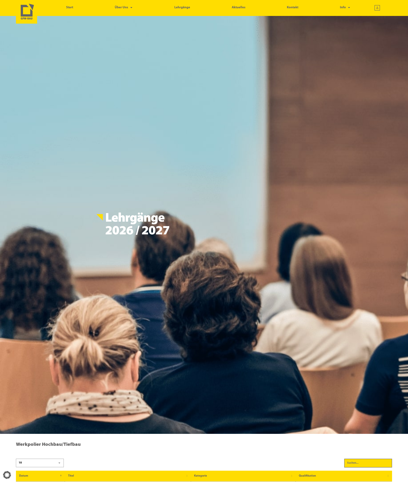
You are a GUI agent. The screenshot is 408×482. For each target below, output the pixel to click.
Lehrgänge (182, 7)
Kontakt (292, 7)
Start (69, 7)
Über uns (121, 7)
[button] (61, 476)
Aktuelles (238, 7)
